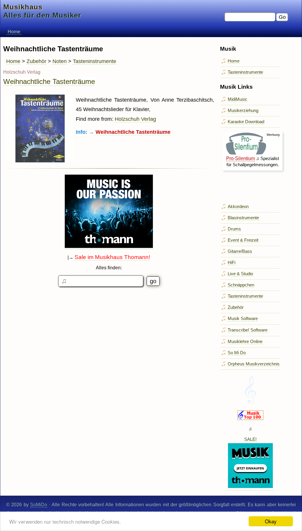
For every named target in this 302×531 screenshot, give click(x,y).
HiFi (231, 262)
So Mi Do (237, 352)
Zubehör (36, 61)
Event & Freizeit (243, 240)
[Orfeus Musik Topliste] (250, 418)
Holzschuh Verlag (135, 119)
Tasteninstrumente (94, 61)
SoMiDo (38, 504)
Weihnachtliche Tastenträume (49, 81)
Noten (59, 61)
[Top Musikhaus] (109, 246)
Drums (234, 228)
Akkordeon (238, 206)
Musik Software (243, 318)
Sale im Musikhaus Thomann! (112, 257)
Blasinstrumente (243, 217)
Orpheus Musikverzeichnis (254, 363)
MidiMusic (237, 99)
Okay (271, 521)
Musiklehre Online (245, 341)
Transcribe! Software (247, 329)
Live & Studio (240, 273)
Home (14, 31)
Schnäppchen (241, 284)
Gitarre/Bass (240, 251)
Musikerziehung (243, 110)
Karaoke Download (246, 121)
